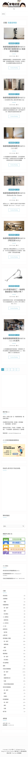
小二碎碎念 (5, 623)
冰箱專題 (5, 598)
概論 (5, 601)
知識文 (5, 696)
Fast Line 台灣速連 (16, 753)
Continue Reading (15, 67)
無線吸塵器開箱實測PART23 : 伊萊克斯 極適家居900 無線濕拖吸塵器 (14, 49)
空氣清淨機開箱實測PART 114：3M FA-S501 (14, 578)
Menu (3, 14)
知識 (5, 681)
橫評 (5, 610)
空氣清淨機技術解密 (9, 684)
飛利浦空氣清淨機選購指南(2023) (11, 570)
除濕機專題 (5, 699)
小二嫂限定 (5, 617)
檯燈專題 (5, 653)
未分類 (4, 650)
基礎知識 (6, 644)
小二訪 (4, 626)
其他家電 (5, 595)
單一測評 (17, 43)
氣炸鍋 (5, 632)
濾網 (4, 665)
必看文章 (5, 635)
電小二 (17, 56)
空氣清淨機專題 (7, 668)
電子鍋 (4, 711)
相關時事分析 (7, 678)
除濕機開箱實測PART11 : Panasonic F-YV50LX (12, 574)
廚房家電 (6, 620)
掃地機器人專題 (7, 638)
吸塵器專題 (11, 43)
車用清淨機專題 (7, 687)
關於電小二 (17, 751)
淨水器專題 (5, 662)
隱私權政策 (23, 751)
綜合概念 (17, 286)
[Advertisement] (14, 390)
